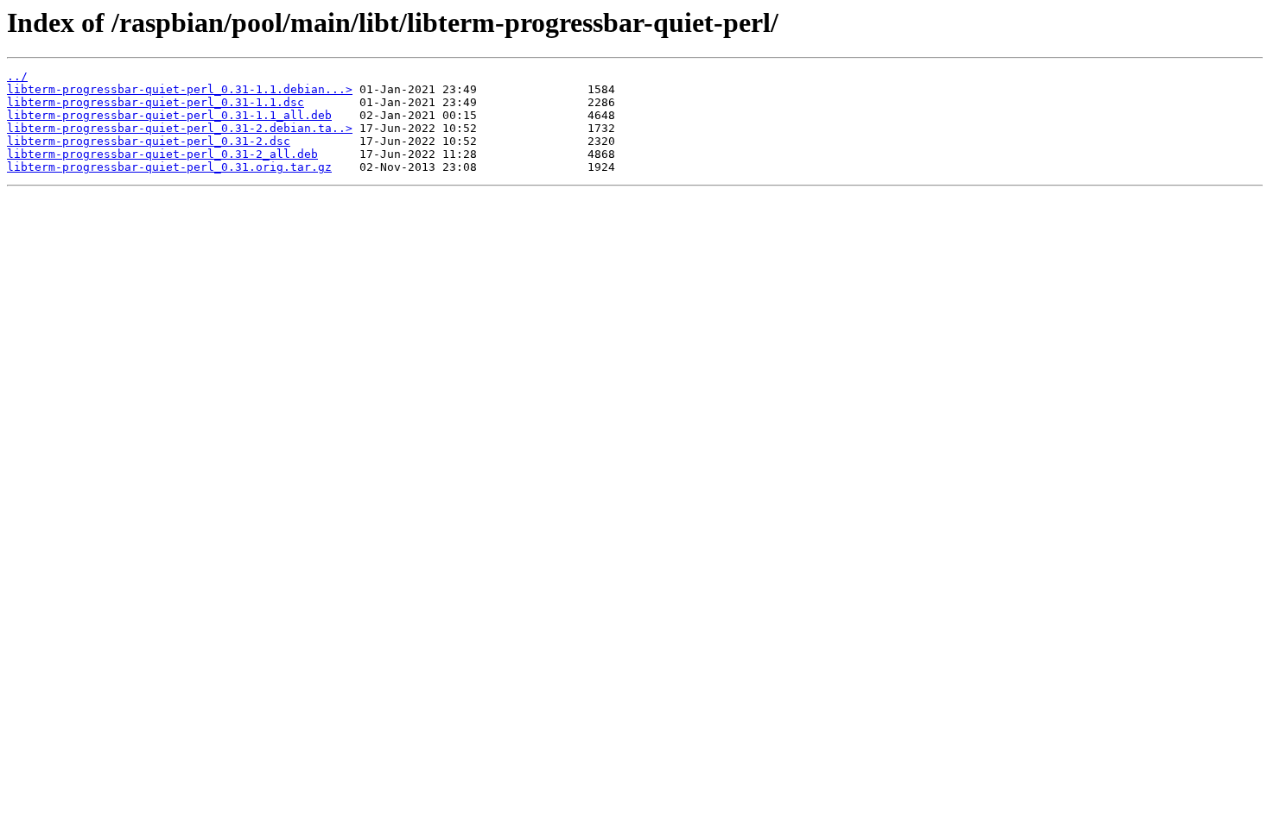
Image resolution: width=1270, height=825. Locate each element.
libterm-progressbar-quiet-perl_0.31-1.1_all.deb (169, 115)
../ (17, 76)
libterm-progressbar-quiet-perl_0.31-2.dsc (148, 141)
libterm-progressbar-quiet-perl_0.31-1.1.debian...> (179, 89)
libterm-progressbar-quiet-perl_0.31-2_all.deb (162, 154)
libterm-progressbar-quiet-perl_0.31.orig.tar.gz (169, 167)
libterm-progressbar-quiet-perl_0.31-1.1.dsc (155, 102)
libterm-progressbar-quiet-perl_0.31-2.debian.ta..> (179, 128)
